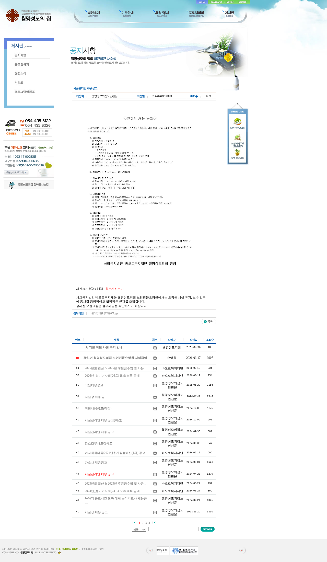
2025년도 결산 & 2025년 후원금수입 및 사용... (115, 368)
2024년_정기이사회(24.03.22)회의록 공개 (112, 491)
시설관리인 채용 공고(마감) (103, 420)
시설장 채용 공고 (96, 397)
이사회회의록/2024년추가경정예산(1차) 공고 (115, 453)
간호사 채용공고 (96, 462)
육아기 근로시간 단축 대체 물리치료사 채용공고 (116, 500)
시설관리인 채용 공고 (99, 432)
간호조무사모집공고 (98, 443)
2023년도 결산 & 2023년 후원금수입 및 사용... (115, 483)
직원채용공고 (94, 385)
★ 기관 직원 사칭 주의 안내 (104, 347)
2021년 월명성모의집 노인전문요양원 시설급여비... (115, 360)
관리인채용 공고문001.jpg (104, 313)
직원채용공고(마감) (98, 408)
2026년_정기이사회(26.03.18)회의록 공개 (112, 375)
